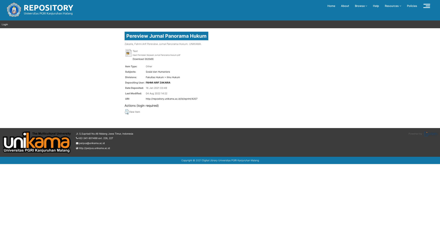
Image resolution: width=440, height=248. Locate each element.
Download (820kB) (143, 58)
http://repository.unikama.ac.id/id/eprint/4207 (171, 98)
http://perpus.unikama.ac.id (94, 148)
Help (376, 6)
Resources (392, 6)
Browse (360, 6)
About (345, 6)
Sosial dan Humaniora (158, 71)
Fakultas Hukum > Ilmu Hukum (163, 77)
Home (331, 6)
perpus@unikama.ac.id (91, 143)
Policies (412, 6)
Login (5, 24)
